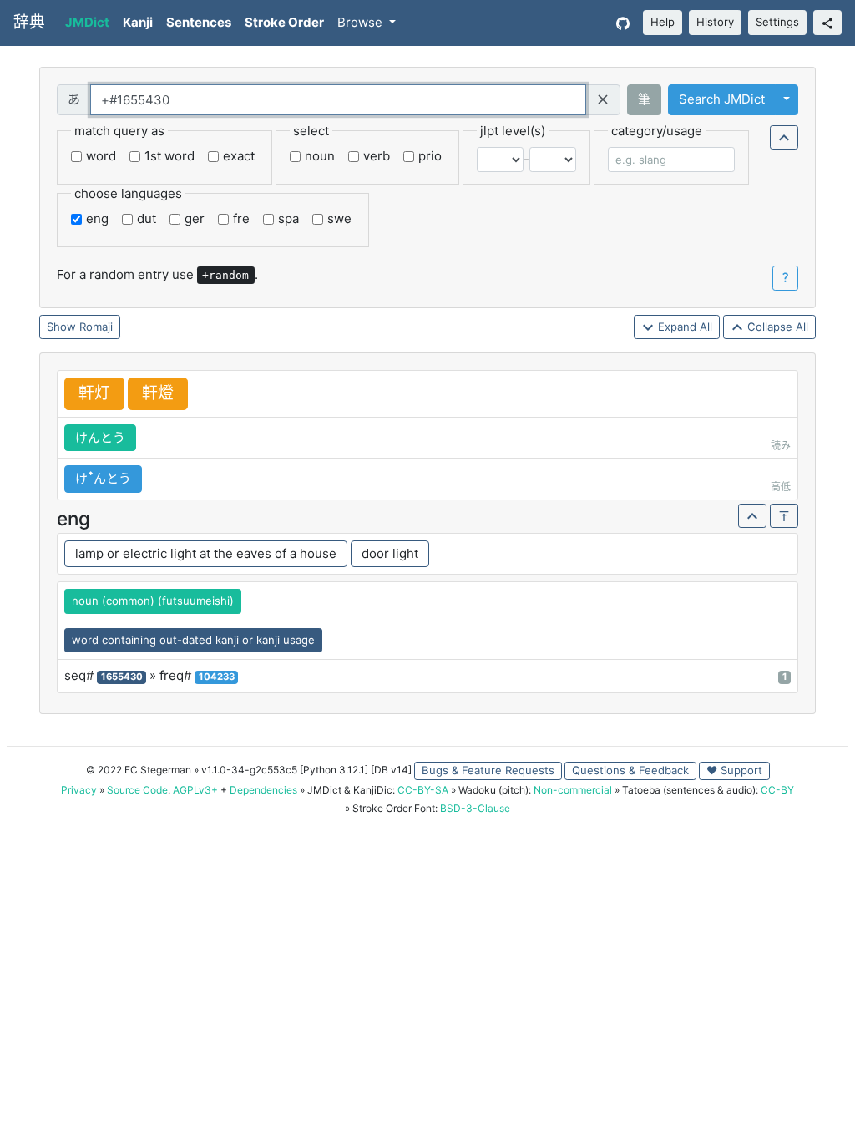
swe (339, 218)
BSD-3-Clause (475, 808)
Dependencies (263, 789)
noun (320, 156)
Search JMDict (722, 99)
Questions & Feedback (630, 770)
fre (241, 218)
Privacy (79, 789)
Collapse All (776, 326)
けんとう (100, 437)
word (101, 156)
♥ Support (734, 770)
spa (288, 218)
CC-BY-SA (422, 789)
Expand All (683, 326)
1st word (169, 156)
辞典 (29, 22)
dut (146, 218)
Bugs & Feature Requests (488, 770)
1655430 (122, 676)
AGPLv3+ (195, 789)
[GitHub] (623, 23)
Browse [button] (361, 22)
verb (376, 156)
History (715, 21)
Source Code (137, 789)
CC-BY (777, 789)
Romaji (96, 326)
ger (195, 218)
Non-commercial (573, 789)
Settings (777, 21)
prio (430, 156)
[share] (827, 22)
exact (239, 156)
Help (662, 21)
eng (97, 218)
